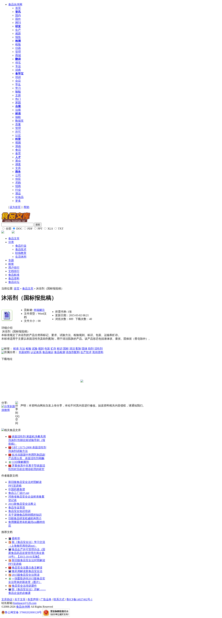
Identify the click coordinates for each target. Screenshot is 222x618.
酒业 (18, 193)
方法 (22, 348)
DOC (19, 228)
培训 (18, 77)
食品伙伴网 (15, 4)
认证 (18, 135)
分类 (11, 242)
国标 (66, 348)
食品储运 (47, 352)
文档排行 (13, 271)
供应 (18, 178)
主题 (18, 95)
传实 (18, 62)
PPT (39, 228)
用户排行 (13, 267)
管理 (18, 51)
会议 (18, 80)
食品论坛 (13, 282)
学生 (18, 84)
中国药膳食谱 (16, 489)
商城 (18, 55)
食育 (18, 153)
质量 (18, 124)
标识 (59, 348)
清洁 (72, 348)
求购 (18, 182)
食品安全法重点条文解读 (27, 567)
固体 (84, 348)
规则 (41, 348)
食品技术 (20, 249)
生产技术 (86, 352)
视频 (18, 142)
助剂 (91, 348)
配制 (78, 348)
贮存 (53, 348)
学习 (18, 88)
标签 (11, 263)
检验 (18, 44)
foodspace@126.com (24, 603)
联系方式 (59, 599)
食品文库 (13, 238)
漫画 (18, 146)
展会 (18, 160)
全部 (8, 228)
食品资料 (13, 278)
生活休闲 (20, 256)
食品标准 (13, 274)
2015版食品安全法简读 (26, 574)
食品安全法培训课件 (24, 585)
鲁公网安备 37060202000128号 (23, 612)
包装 (47, 348)
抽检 (18, 117)
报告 (18, 37)
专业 (18, 66)
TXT (60, 228)
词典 (18, 69)
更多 (18, 200)
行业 (18, 189)
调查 (18, 164)
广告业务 (46, 599)
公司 (18, 175)
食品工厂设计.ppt (18, 492)
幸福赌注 (39, 309)
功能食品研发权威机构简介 (25, 518)
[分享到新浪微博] (8, 408)
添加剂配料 (73, 352)
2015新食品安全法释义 (22, 503)
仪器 (18, 48)
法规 (18, 109)
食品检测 (59, 352)
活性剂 (98, 348)
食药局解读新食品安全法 (27, 571)
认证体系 (36, 352)
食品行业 (20, 245)
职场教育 (20, 253)
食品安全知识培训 (19, 511)
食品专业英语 (16, 507)
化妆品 (19, 197)
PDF (30, 228)
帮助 (26, 207)
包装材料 (24, 352)
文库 (18, 168)
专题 (11, 260)
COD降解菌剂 (20, 461)
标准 (16, 348)
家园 (18, 102)
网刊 (18, 22)
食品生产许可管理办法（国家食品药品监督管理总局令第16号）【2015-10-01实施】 (26, 553)
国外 (18, 18)
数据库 (19, 120)
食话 (18, 149)
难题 (18, 33)
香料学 (16, 538)
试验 (34, 348)
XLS (50, 228)
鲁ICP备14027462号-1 (79, 599)
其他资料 (97, 352)
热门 (18, 98)
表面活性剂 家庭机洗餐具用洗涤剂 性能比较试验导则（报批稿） (27, 440)
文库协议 (6, 599)
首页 (18, 8)
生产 (18, 29)
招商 (18, 186)
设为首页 (15, 207)
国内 (18, 15)
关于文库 (19, 599)
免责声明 (33, 599)
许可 (18, 131)
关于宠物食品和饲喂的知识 (25, 514)
